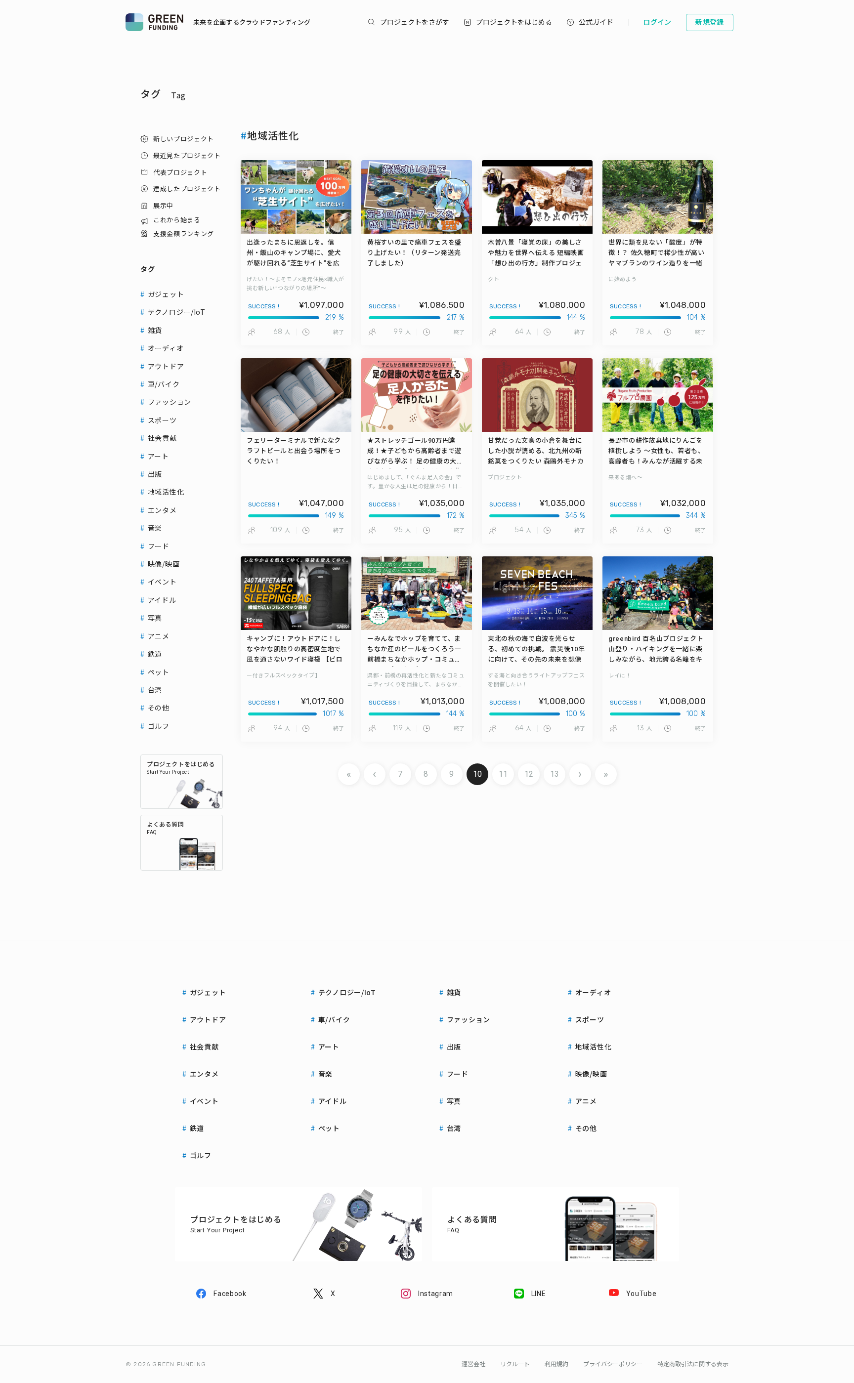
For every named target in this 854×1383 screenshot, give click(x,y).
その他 (159, 707)
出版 (155, 474)
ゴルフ (159, 726)
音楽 (155, 528)
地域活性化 (166, 492)
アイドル (162, 600)
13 (554, 774)
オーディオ (166, 348)
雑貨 (155, 330)
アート (158, 456)
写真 (155, 618)
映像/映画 (164, 564)
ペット (159, 672)
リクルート (515, 1364)
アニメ (159, 636)
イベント (162, 582)
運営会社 (473, 1364)
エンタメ (162, 510)
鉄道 (155, 654)
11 (503, 774)
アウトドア (166, 366)
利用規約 (556, 1364)
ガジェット (166, 294)
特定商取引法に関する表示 (692, 1364)
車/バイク (164, 384)
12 (528, 774)
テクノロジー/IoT (177, 312)
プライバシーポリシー (612, 1364)
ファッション (169, 402)
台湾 (155, 690)
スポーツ (162, 420)
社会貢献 (162, 438)
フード (159, 546)
